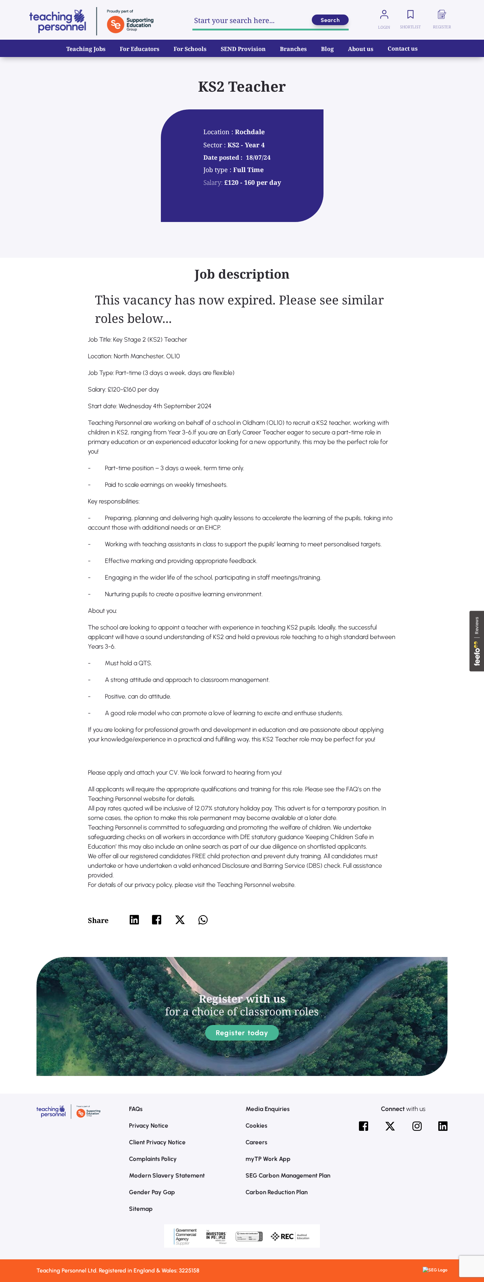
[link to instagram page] (417, 1126)
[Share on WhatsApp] (203, 920)
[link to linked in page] (443, 1126)
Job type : (218, 169)
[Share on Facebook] (156, 920)
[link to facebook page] (363, 1126)
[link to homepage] (91, 21)
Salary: (213, 182)
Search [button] (330, 20)
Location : (219, 131)
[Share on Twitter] (180, 920)
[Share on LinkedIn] (134, 920)
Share (98, 920)
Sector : (215, 145)
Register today (242, 1033)
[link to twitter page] (390, 1126)
